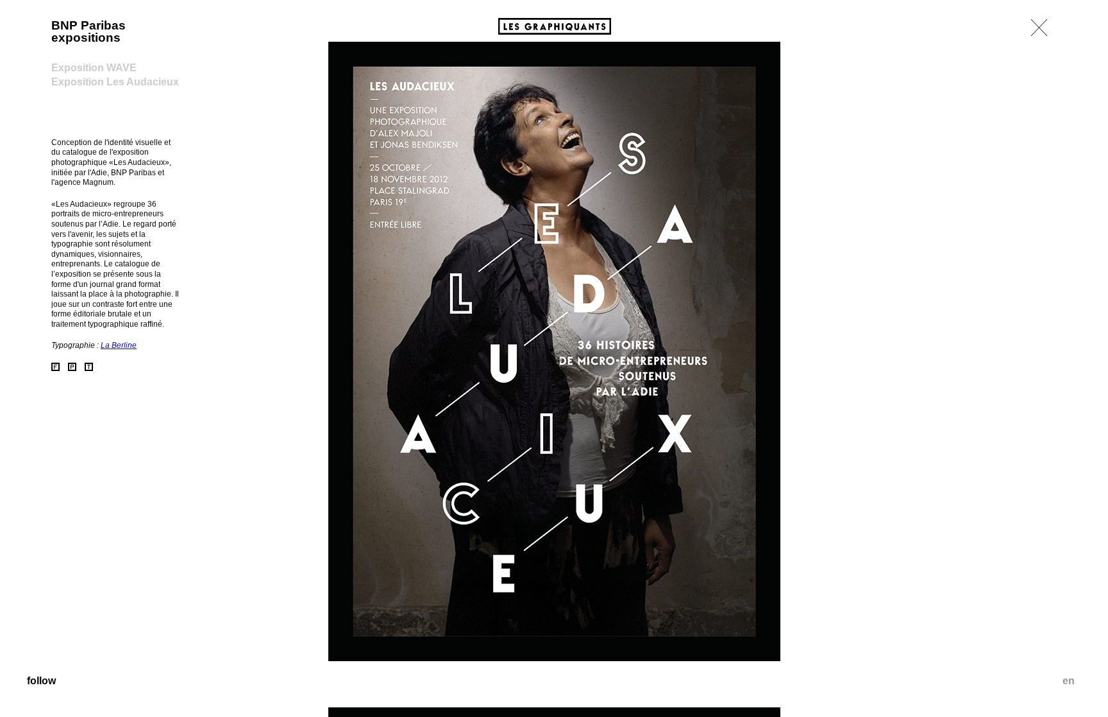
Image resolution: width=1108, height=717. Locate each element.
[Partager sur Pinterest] (72, 367)
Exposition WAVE (94, 67)
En (1068, 680)
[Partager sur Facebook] (55, 367)
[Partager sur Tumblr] (89, 367)
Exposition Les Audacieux (115, 81)
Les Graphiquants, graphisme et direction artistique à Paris (554, 26)
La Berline (119, 345)
